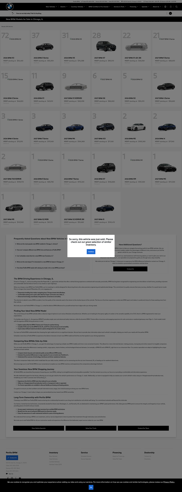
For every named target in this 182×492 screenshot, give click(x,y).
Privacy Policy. (169, 482)
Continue (91, 252)
